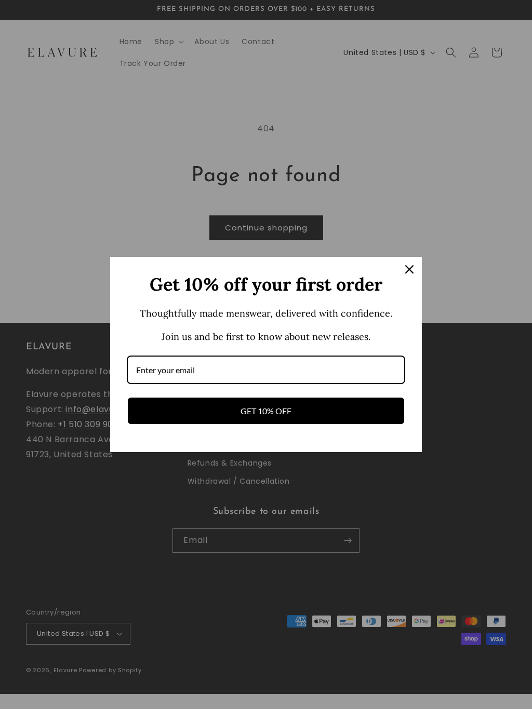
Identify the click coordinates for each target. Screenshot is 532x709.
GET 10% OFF (266, 411)
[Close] (409, 269)
